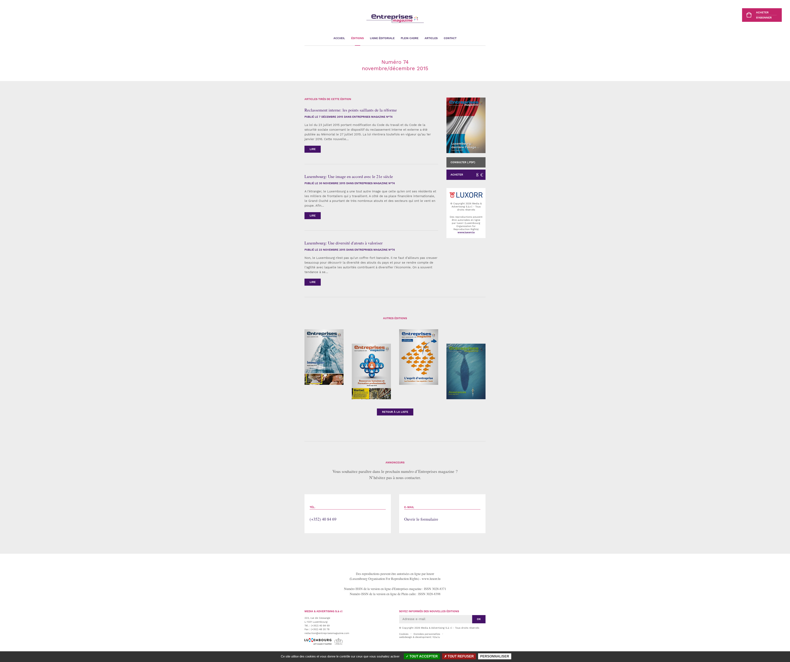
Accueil (339, 38)
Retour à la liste (395, 411)
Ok (479, 619)
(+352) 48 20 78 (320, 629)
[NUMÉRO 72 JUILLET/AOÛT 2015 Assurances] (466, 371)
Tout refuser (460, 656)
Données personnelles (427, 634)
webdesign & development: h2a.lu (419, 637)
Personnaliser (494, 656)
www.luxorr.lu (431, 578)
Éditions (357, 38)
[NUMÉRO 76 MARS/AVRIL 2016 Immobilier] (324, 357)
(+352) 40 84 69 (323, 514)
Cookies (403, 634)
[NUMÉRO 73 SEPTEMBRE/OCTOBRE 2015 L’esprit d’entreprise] (418, 357)
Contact (450, 38)
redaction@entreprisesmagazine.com (326, 633)
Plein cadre (409, 38)
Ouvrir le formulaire (421, 514)
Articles (431, 38)
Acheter (467, 174)
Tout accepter (423, 656)
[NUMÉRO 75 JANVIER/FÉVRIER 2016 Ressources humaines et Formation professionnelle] (371, 371)
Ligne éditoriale (382, 38)
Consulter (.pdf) (463, 162)
